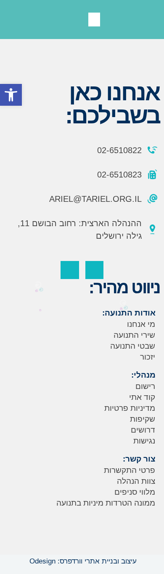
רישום (145, 386)
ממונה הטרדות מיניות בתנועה (105, 502)
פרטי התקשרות (129, 470)
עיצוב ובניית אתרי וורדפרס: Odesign (82, 561)
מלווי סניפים (134, 492)
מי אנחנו (141, 324)
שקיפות (142, 419)
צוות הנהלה (136, 481)
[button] (11, 95)
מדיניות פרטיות (129, 408)
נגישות (144, 440)
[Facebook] (94, 270)
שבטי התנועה (132, 346)
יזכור (147, 356)
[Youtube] (70, 270)
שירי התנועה (134, 335)
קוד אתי (142, 397)
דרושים (143, 429)
